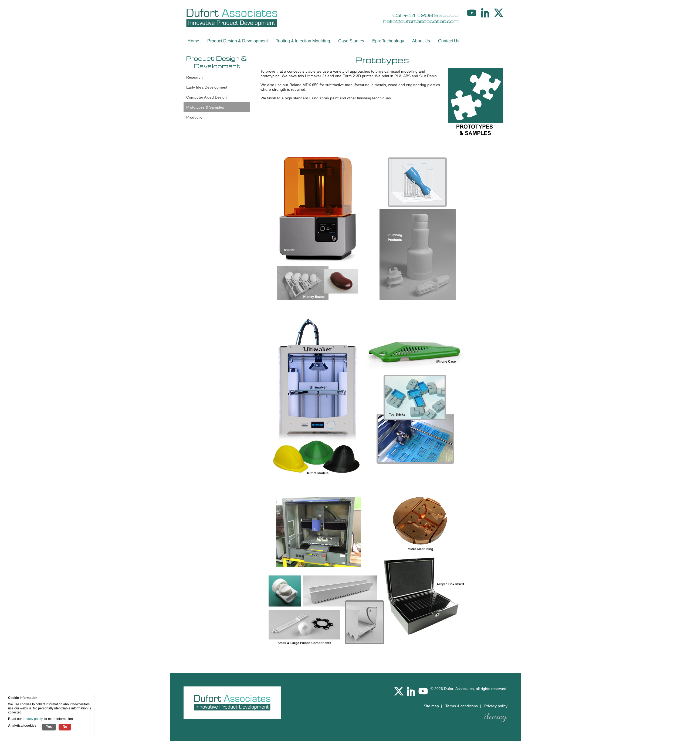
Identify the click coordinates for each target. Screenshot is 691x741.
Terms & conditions (461, 706)
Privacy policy (495, 706)
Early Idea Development (206, 87)
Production (195, 117)
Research (194, 77)
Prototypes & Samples (205, 107)
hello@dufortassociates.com (421, 21)
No (65, 727)
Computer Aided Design (206, 97)
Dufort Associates (459, 688)
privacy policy (33, 719)
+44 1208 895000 (431, 15)
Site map (431, 706)
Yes (49, 727)
